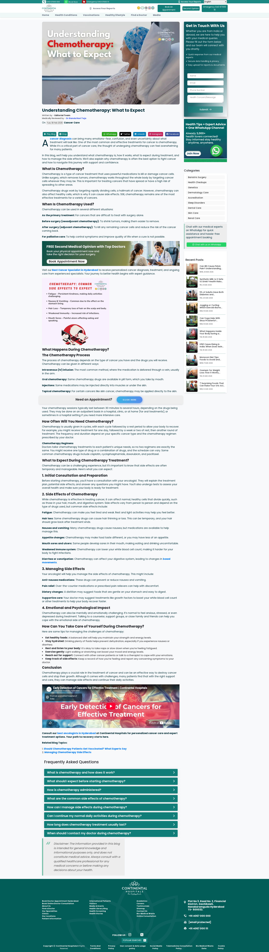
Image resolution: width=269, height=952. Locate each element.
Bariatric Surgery (197, 177)
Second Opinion (191, 8)
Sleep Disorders (196, 202)
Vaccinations (91, 15)
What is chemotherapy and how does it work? (81, 772)
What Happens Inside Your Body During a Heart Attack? (211, 333)
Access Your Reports (190, 1)
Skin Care (193, 213)
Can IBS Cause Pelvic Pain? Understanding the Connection (210, 268)
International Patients (100, 901)
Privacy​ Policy (111, 947)
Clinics (45, 913)
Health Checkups (197, 182)
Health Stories (96, 913)
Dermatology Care (198, 192)
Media (157, 15)
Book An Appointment (168, 8)
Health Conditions (66, 15)
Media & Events (96, 906)
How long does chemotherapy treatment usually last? (86, 825)
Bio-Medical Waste (146, 913)
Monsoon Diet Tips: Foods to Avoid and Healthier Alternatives (211, 359)
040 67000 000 (53, 1)
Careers (140, 903)
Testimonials (143, 906)
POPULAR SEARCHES (132, 940)
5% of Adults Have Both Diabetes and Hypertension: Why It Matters (212, 296)
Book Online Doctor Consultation (58, 903)
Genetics (193, 187)
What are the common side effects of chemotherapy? (87, 798)
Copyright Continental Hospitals (60, 946)
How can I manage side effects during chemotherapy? (87, 807)
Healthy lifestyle (115, 15)
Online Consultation (146, 916)
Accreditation (195, 197)
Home (45, 15)
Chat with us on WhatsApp (207, 244)
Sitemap (141, 908)
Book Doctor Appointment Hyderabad (60, 901)
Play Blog (50, 134)
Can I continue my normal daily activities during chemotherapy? (94, 816)
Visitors (93, 903)
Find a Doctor (139, 15)
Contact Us (142, 911)
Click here (129, 399)
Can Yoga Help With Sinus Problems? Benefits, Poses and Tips (212, 320)
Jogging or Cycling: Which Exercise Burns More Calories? (210, 307)
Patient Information (51, 918)
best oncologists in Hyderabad (76, 733)
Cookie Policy (221, 947)
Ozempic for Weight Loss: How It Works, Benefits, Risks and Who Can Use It (212, 374)
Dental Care (194, 207)
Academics (142, 901)
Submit (204, 109)
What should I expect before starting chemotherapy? (86, 781)
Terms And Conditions (95, 947)
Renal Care (194, 218)
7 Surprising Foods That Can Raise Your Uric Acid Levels (212, 385)
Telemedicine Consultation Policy (179, 947)
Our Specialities (49, 911)
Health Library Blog (98, 908)
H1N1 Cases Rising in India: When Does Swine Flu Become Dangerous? (212, 346)
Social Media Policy (156, 947)
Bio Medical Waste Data (204, 947)
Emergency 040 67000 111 (97, 1)
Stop (64, 134)
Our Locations (48, 916)
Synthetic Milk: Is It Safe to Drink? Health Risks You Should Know (211, 281)
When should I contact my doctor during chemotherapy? (89, 833)
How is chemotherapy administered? (74, 790)
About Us (46, 906)
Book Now (73, 2)
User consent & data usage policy (133, 947)
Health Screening (97, 911)
